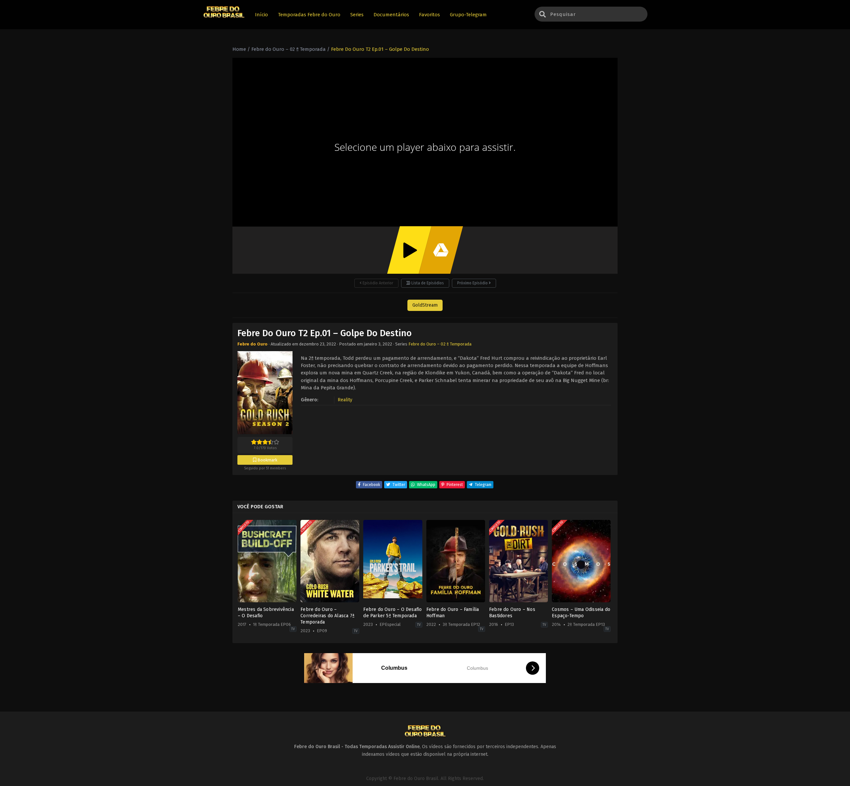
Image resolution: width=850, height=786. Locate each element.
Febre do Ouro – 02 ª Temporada (439, 344)
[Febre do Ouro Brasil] (224, 17)
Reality (345, 400)
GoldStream (425, 305)
